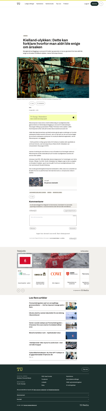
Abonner (94, 3)
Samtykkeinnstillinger (72, 379)
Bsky (43, 385)
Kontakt (19, 399)
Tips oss (85, 369)
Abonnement (21, 395)
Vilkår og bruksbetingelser (74, 382)
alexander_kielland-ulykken (38, 192)
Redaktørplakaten (54, 390)
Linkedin (44, 382)
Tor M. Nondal (21, 384)
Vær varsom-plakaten (39, 390)
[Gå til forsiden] (18, 4)
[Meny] (101, 4)
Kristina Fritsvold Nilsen (24, 378)
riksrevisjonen (57, 192)
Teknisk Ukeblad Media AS (30, 405)
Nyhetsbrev (69, 376)
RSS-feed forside (47, 376)
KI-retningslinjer (71, 385)
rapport (43, 138)
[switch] (74, 117)
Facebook (45, 379)
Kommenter (41, 103)
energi (25, 35)
